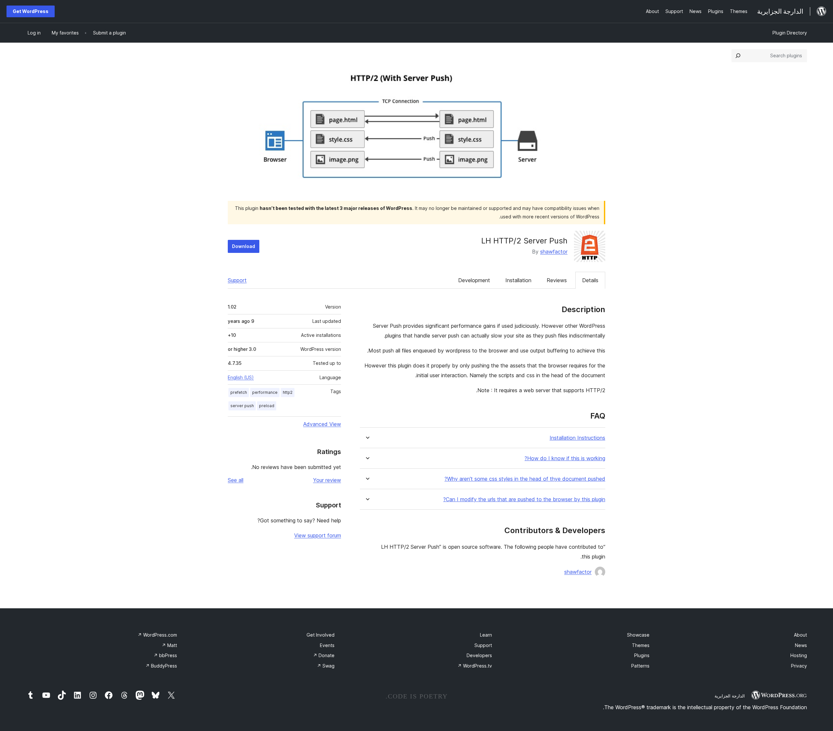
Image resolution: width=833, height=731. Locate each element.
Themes (640, 645)
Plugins (641, 655)
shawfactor (553, 251)
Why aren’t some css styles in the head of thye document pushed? (524, 479)
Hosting (798, 655)
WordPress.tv (474, 666)
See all (235, 480)
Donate (324, 655)
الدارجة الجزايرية (730, 695)
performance (265, 392)
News (801, 645)
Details (590, 280)
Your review (327, 480)
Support (237, 280)
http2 (288, 392)
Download (243, 246)
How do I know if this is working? (565, 458)
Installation (518, 280)
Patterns (640, 666)
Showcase (638, 635)
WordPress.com (157, 635)
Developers (479, 655)
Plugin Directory (789, 32)
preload (266, 405)
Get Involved (321, 635)
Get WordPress (30, 11)
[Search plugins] (737, 55)
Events (327, 645)
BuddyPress (161, 666)
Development (474, 280)
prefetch (238, 392)
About (800, 635)
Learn (486, 635)
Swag (326, 666)
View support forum (317, 535)
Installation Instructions (577, 438)
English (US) (241, 377)
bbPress (165, 655)
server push (242, 405)
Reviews (557, 280)
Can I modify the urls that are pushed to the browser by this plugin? (524, 499)
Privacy (799, 666)
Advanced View (322, 424)
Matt (169, 645)
